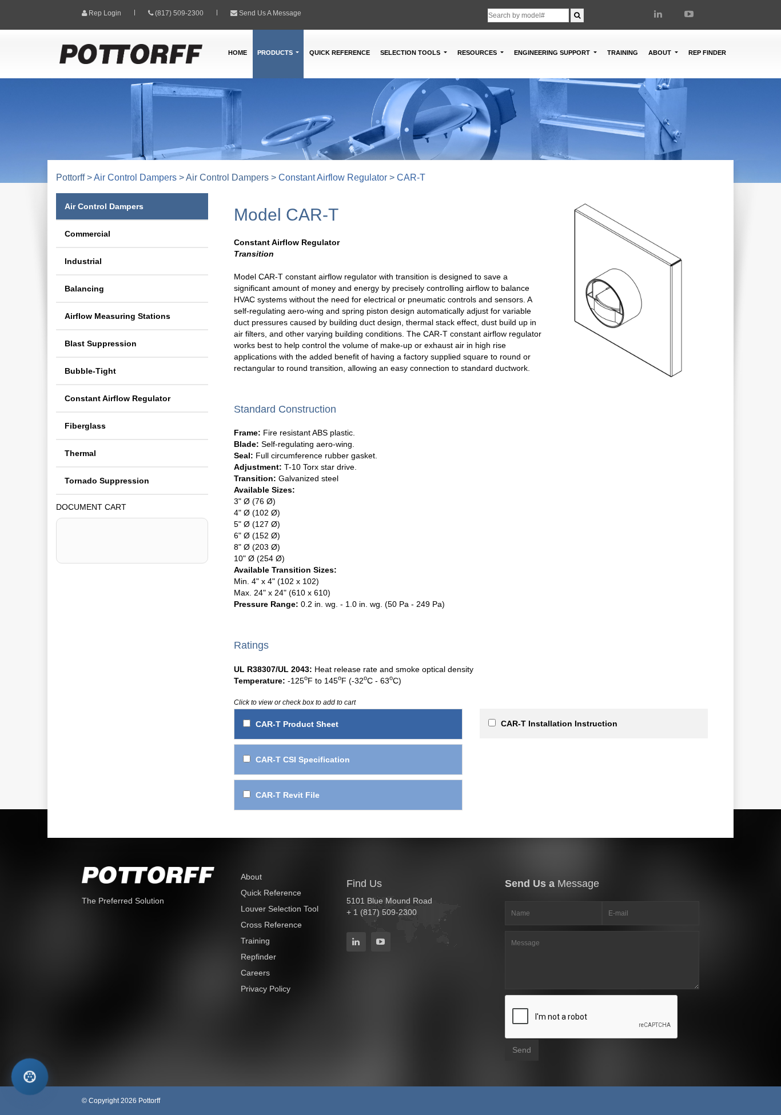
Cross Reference (271, 924)
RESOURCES (478, 52)
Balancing (84, 288)
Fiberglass (85, 425)
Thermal (80, 453)
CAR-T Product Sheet (297, 724)
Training (622, 52)
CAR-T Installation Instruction (559, 723)
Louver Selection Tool (279, 908)
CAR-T (411, 177)
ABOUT (660, 52)
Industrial (83, 261)
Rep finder (707, 52)
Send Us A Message (270, 13)
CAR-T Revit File (288, 795)
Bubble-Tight (90, 370)
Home (237, 52)
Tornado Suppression (107, 480)
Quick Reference (339, 52)
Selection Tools (411, 52)
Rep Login (105, 13)
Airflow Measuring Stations (117, 316)
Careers (255, 972)
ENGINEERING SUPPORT (553, 52)
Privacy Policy (265, 988)
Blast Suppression (101, 343)
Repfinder (258, 956)
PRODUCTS (275, 52)
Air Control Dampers (135, 177)
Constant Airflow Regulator (332, 177)
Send (521, 1049)
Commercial (87, 233)
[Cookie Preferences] (29, 1076)
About (251, 876)
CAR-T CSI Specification (303, 759)
